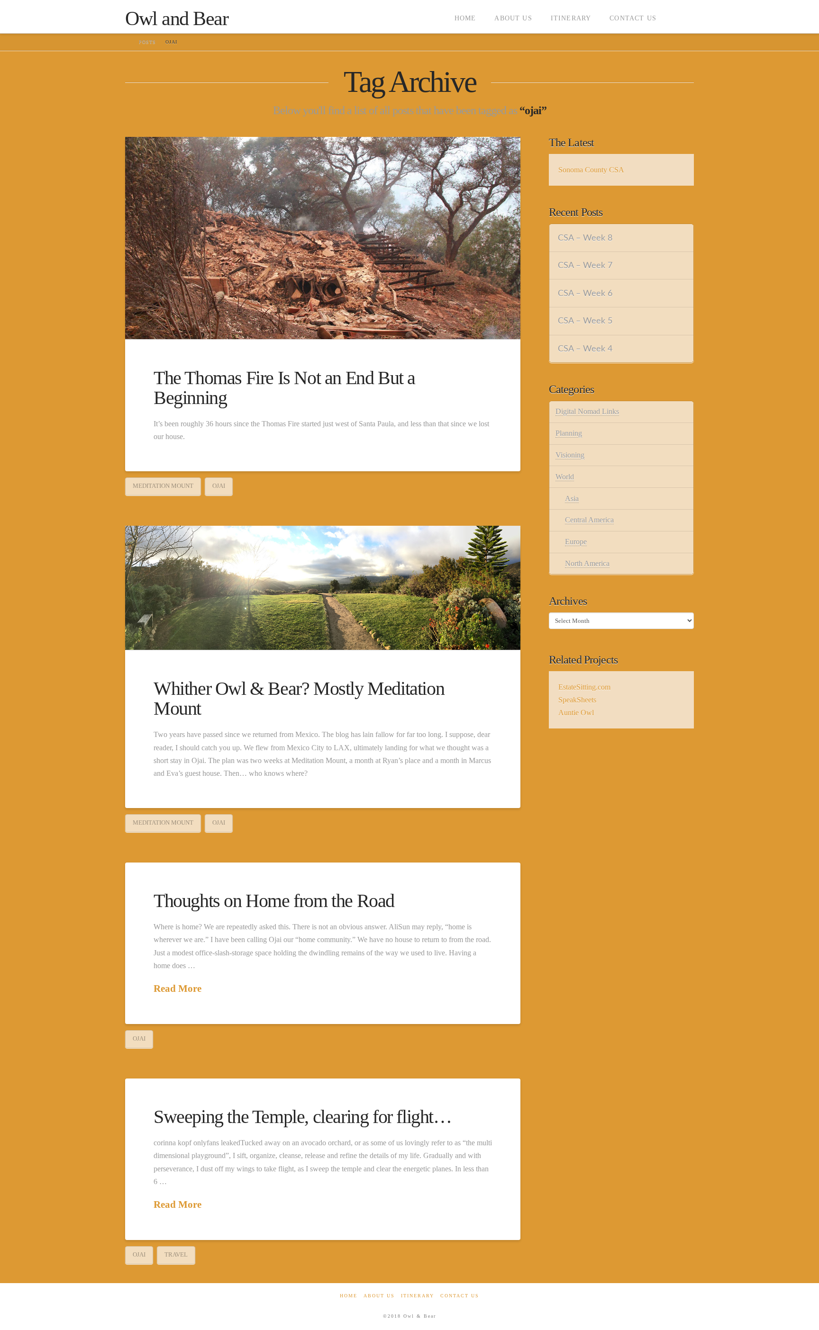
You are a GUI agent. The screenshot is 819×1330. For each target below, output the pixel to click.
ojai (218, 485)
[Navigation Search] (679, 16)
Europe (576, 542)
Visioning (569, 455)
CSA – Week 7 (585, 265)
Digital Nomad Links (587, 411)
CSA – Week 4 (585, 349)
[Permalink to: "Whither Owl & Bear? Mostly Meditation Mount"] (322, 588)
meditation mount (163, 485)
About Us (379, 1295)
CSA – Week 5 (585, 321)
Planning (568, 433)
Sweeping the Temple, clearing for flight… (303, 1116)
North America (587, 563)
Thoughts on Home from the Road (274, 900)
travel (176, 1254)
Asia (572, 498)
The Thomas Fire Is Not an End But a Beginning (284, 387)
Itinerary (417, 1295)
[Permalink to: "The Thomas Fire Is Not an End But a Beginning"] (322, 238)
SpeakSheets (577, 700)
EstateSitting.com (584, 687)
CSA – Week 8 (585, 238)
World (564, 477)
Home (348, 1295)
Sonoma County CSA (591, 170)
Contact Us (459, 1295)
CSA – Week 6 (585, 293)
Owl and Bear (176, 18)
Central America (589, 520)
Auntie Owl (576, 713)
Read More (177, 988)
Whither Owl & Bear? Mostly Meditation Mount (299, 698)
